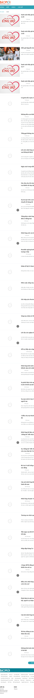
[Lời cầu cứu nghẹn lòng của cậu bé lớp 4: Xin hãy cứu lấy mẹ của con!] (10, 338)
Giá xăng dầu (16, 674)
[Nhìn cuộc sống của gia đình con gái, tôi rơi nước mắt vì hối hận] (10, 288)
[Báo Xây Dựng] (23, 204)
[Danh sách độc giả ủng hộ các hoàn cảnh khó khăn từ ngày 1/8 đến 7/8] (10, 86)
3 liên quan (27, 420)
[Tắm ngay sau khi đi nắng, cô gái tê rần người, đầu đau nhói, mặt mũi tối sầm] (10, 537)
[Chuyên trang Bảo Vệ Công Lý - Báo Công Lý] (22, 116)
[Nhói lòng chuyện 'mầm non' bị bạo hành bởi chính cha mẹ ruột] (10, 504)
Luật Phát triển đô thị (5, 678)
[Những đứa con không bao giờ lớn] (10, 120)
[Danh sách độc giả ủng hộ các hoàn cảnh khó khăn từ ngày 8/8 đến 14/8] (10, 37)
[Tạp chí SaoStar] (22, 569)
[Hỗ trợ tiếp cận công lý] (10, 355)
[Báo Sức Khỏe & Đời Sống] (22, 235)
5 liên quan (26, 370)
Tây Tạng (32, 682)
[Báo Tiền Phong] (22, 453)
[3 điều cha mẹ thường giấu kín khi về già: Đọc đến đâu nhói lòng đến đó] (10, 421)
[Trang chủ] (5, 2)
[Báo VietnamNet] (22, 100)
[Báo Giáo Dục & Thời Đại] (22, 335)
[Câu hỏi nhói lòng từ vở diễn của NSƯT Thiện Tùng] (10, 620)
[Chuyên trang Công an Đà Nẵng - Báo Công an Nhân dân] (22, 268)
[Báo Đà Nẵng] (23, 351)
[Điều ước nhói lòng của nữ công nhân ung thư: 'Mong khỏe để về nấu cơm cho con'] (10, 587)
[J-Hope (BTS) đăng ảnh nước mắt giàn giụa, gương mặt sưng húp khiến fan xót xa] (10, 570)
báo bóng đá (3, 682)
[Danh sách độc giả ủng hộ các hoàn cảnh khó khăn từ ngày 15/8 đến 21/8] (10, 20)
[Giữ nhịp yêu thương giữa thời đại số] (10, 305)
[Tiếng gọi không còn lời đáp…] (10, 139)
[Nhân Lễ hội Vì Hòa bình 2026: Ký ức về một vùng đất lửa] (10, 271)
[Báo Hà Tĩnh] (23, 318)
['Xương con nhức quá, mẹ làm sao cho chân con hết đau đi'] (10, 521)
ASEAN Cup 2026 (24, 674)
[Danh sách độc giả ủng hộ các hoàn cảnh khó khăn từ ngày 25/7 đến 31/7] (10, 70)
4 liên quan (28, 69)
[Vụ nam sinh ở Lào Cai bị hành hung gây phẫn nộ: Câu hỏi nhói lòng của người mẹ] (10, 404)
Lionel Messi (24, 678)
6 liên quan (27, 470)
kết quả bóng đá (16, 682)
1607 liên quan (27, 536)
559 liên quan (28, 254)
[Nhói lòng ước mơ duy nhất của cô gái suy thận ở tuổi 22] (10, 238)
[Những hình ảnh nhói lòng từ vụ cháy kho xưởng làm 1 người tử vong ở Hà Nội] (10, 653)
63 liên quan (26, 652)
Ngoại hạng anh (4, 674)
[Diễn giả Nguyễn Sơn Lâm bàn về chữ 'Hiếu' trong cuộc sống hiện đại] (10, 53)
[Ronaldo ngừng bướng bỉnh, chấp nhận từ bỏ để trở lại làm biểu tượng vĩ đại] (10, 255)
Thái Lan (10, 674)
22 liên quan (27, 135)
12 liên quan (26, 387)
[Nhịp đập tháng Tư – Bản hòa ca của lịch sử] (10, 554)
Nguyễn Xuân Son (25, 682)
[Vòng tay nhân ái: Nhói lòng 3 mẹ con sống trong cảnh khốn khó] (10, 321)
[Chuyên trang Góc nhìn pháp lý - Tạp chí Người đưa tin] (22, 221)
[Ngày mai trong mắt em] (10, 172)
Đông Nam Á (28, 680)
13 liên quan (27, 436)
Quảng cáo (2, 693)
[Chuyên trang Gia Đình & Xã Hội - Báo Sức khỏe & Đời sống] (22, 187)
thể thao (9, 682)
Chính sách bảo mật (3, 691)
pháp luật (22, 680)
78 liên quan (28, 204)
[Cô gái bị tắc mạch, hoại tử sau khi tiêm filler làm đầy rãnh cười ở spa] (10, 103)
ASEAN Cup (16, 680)
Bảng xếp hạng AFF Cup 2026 (7, 680)
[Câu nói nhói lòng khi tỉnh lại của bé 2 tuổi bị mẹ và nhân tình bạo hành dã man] (10, 487)
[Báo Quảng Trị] (23, 169)
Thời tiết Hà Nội (4, 676)
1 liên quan (28, 19)
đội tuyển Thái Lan (25, 676)
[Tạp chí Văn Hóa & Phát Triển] (22, 551)
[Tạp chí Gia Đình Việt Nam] (23, 50)
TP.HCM (10, 676)
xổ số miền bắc (17, 676)
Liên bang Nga (18, 678)
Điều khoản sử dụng (3, 690)
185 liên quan (27, 486)
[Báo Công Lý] (22, 135)
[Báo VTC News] (23, 19)
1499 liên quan (29, 351)
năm (12, 678)
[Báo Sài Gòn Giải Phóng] (22, 301)
